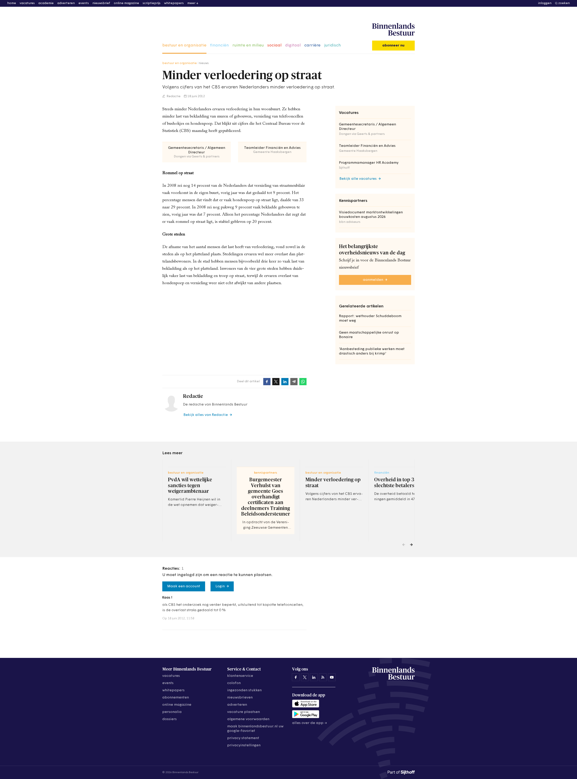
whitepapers (174, 3)
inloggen (545, 3)
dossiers (169, 719)
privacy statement (243, 738)
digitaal (293, 46)
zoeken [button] (564, 3)
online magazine (126, 3)
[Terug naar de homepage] (393, 29)
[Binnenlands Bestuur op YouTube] (331, 677)
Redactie (173, 96)
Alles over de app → (309, 723)
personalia (172, 712)
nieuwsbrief (101, 3)
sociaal (274, 46)
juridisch (332, 46)
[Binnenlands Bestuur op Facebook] (295, 677)
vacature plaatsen (243, 712)
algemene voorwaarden (248, 719)
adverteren (66, 3)
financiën (219, 46)
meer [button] (191, 3)
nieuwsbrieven (240, 697)
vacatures (27, 3)
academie (46, 3)
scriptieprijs (151, 3)
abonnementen (175, 697)
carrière (312, 46)
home (11, 3)
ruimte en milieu (248, 46)
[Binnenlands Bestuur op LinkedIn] (313, 677)
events (83, 3)
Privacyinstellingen (244, 745)
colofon (234, 683)
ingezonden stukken (244, 690)
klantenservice (240, 676)
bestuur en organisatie (184, 46)
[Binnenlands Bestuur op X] (304, 677)
